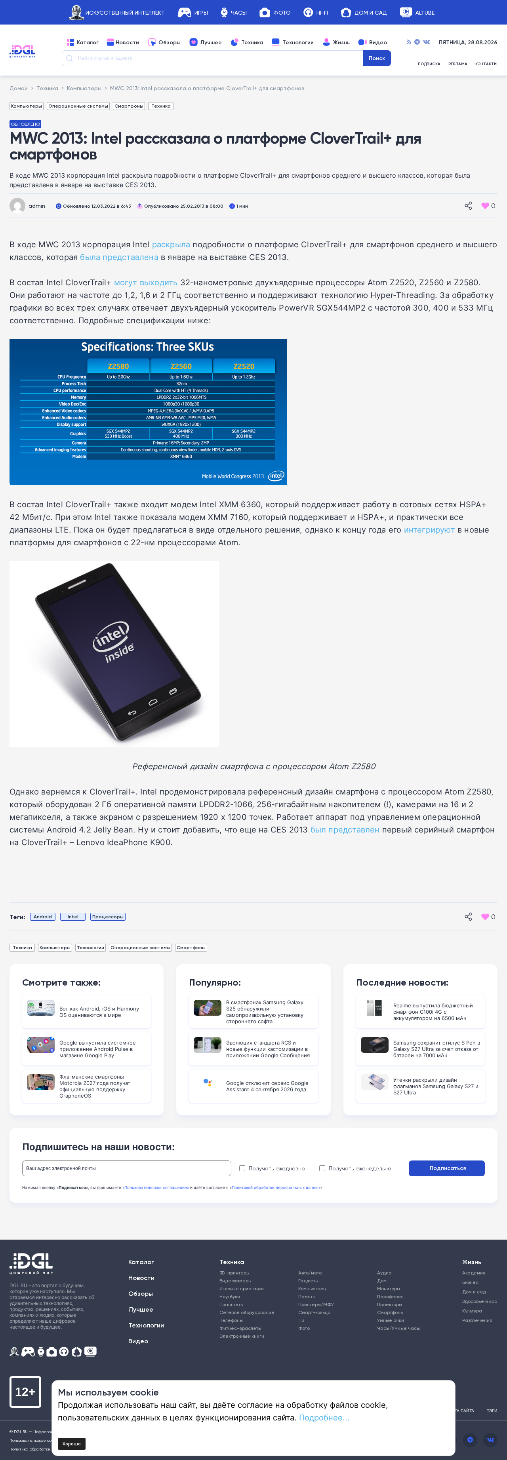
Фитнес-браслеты (240, 1328)
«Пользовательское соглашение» (155, 1187)
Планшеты (231, 1304)
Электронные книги (241, 1336)
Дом (382, 1281)
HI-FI (322, 12)
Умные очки (390, 1320)
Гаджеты (308, 1281)
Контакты (486, 64)
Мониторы (388, 1288)
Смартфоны (128, 106)
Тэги (492, 1410)
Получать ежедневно (277, 1168)
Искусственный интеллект (125, 12)
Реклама (457, 64)
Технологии (298, 42)
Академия (474, 1273)
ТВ (301, 1320)
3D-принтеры (234, 1273)
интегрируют (429, 529)
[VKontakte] (426, 42)
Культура (472, 1311)
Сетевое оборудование (246, 1312)
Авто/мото (310, 1273)
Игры (201, 12)
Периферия (390, 1296)
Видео (378, 42)
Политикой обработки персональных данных (276, 1187)
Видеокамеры (235, 1281)
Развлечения (476, 1320)
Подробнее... (324, 1417)
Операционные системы (78, 106)
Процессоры (108, 917)
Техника (252, 42)
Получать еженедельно (360, 1168)
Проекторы (389, 1304)
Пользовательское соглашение (41, 1440)
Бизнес (470, 1282)
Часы (239, 12)
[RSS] (409, 42)
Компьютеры (26, 106)
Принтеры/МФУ (316, 1304)
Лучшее (211, 42)
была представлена (119, 256)
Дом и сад (474, 1292)
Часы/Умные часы (398, 1328)
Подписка (429, 64)
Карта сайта (460, 1410)
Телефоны (231, 1320)
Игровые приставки (241, 1288)
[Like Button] (485, 206)
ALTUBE (425, 12)
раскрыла (171, 244)
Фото (282, 12)
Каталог (88, 42)
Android (43, 917)
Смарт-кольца (314, 1312)
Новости (127, 42)
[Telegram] (417, 42)
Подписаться (448, 1168)
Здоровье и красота (476, 1301)
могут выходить (146, 282)
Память (306, 1296)
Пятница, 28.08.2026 (468, 42)
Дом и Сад (371, 12)
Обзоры (169, 42)
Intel (73, 917)
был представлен (345, 829)
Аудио (384, 1273)
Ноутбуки (229, 1296)
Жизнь (341, 42)
